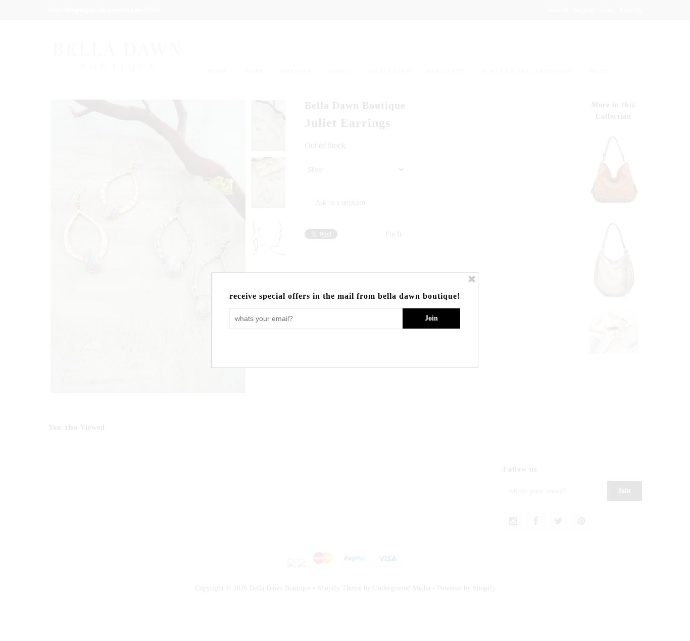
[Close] (472, 279)
